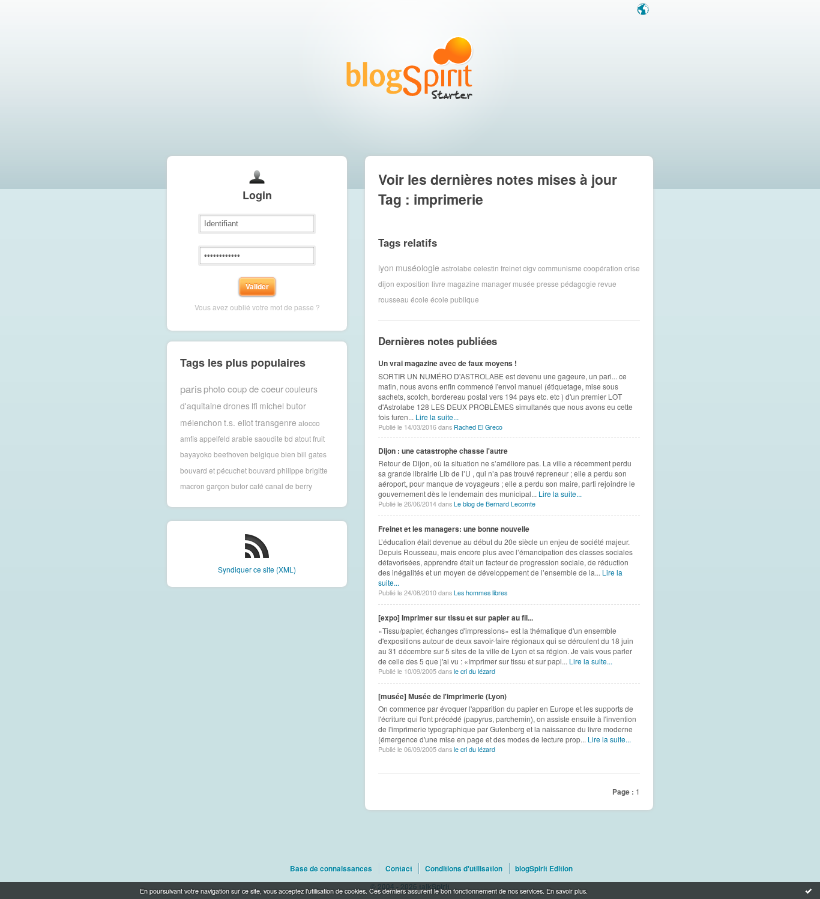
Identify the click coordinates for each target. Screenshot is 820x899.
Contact (398, 868)
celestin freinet (497, 267)
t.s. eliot (238, 422)
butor (239, 486)
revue (607, 283)
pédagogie (578, 283)
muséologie (417, 268)
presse (548, 283)
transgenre (276, 422)
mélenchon (201, 422)
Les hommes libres (480, 592)
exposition (413, 283)
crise (632, 267)
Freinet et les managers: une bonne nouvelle (453, 528)
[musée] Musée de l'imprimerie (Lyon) (442, 696)
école (420, 299)
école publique (454, 299)
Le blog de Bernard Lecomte (494, 503)
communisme (560, 267)
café (257, 486)
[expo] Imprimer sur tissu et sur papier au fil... (455, 617)
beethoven (231, 454)
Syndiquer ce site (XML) (257, 569)
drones (236, 406)
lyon (386, 268)
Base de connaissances (331, 868)
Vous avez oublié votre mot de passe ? (257, 307)
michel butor (282, 406)
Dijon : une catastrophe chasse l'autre (443, 450)
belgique (264, 454)
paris (191, 389)
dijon (386, 283)
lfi (255, 406)
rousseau (393, 299)
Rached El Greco (478, 426)
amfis (188, 438)
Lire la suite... (437, 417)
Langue (644, 10)
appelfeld (214, 438)
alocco (309, 422)
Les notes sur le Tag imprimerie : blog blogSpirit (410, 67)
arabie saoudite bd (262, 438)
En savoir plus (566, 890)
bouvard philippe (276, 470)
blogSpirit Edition (544, 868)
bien (288, 454)
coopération (603, 267)
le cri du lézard (474, 671)
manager (496, 283)
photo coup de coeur (243, 388)
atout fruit (310, 438)
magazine (463, 283)
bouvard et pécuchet (213, 470)
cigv (529, 267)
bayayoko (196, 454)
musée (524, 283)
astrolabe (456, 267)
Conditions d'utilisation (463, 868)
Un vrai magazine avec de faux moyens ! (447, 363)
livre (438, 283)
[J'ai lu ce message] (808, 890)
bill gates (312, 454)
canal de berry (288, 486)
